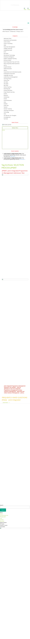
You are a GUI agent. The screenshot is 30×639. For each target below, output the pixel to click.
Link (1, 518)
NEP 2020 (6, 85)
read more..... (13, 156)
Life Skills (6, 82)
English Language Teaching (10, 58)
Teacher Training (8, 108)
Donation (2, 521)
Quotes (5, 93)
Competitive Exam (8, 50)
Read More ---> (6, 402)
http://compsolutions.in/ (9, 634)
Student (5, 103)
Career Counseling (8, 43)
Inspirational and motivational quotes (12, 72)
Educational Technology (9, 55)
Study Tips (6, 105)
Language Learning (8, 75)
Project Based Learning (9, 92)
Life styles (6, 83)
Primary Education (8, 90)
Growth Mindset (7, 67)
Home (3, 130)
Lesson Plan (6, 80)
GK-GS (5, 65)
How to (5, 70)
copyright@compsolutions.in (15, 636)
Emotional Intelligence (9, 57)
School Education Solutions (15, 3)
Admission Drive (7, 38)
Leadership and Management (11, 77)
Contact (2, 519)
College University (8, 48)
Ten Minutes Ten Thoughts (10, 115)
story (5, 102)
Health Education (8, 68)
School (5, 98)
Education (6, 53)
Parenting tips (7, 88)
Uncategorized (7, 117)
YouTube (6, 118)
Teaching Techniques (9, 110)
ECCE (5, 52)
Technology (6, 112)
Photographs (3, 516)
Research (6, 95)
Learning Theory (7, 78)
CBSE (5, 45)
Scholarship (6, 97)
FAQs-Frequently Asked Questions (12, 63)
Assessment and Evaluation (10, 40)
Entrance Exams (7, 60)
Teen (5, 113)
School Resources (4, 515)
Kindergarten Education (9, 73)
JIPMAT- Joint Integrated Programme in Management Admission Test (14, 172)
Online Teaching (7, 87)
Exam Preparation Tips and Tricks (11, 62)
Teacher (5, 107)
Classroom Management (9, 47)
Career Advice (7, 41)
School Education (8, 100)
